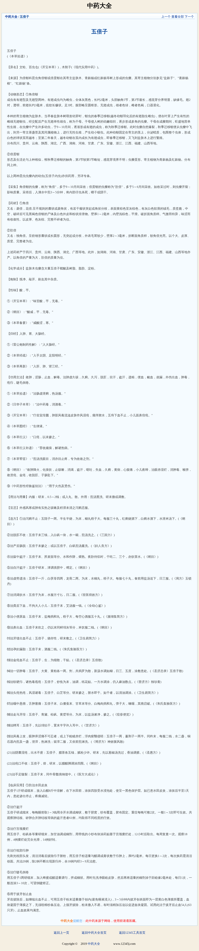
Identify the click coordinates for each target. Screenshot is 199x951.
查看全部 (177, 16)
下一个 (189, 16)
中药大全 (11, 16)
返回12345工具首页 (132, 932)
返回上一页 (61, 932)
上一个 (166, 16)
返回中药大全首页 (94, 932)
